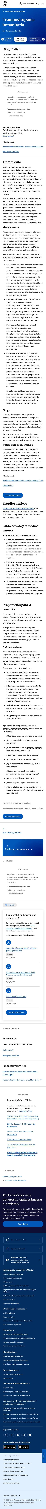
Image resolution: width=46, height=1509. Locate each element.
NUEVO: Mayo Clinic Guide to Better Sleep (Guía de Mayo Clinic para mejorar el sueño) (23, 1117)
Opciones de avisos (16, 116)
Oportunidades (19, 113)
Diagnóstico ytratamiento (20, 39)
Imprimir (11, 905)
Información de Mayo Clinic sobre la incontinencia (20, 1133)
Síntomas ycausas (7, 39)
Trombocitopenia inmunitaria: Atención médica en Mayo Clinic (20, 133)
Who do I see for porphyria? (16, 996)
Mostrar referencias (10, 1028)
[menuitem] (7, 39)
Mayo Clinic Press (25, 1111)
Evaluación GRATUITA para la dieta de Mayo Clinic (21, 1146)
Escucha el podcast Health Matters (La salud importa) (21, 1125)
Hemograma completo (11, 151)
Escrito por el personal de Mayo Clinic (16, 803)
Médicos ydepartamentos (35, 39)
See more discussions (16, 1012)
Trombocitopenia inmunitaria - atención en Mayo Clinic (23, 147)
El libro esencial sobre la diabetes (19, 1139)
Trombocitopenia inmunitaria (19, 22)
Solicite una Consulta (13, 31)
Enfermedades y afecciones (15, 11)
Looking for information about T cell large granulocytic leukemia (21, 949)
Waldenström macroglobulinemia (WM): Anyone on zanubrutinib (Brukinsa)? (20, 973)
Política (9, 113)
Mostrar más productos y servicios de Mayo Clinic (21, 1080)
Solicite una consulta (12, 495)
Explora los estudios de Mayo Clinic (18, 508)
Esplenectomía (8, 485)
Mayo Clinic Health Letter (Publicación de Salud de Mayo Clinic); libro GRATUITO (22, 1153)
